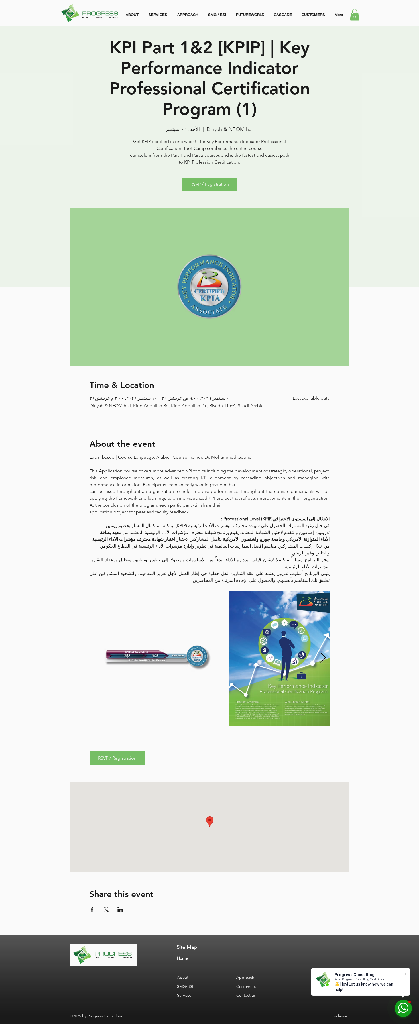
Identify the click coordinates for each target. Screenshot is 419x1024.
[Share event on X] (106, 909)
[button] (354, 15)
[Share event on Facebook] (92, 909)
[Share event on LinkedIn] (120, 909)
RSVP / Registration (209, 184)
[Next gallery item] (323, 658)
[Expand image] (157, 658)
